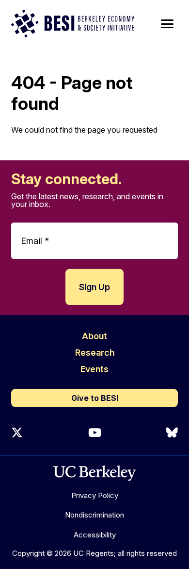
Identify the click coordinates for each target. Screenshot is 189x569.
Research (94, 352)
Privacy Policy (94, 495)
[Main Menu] (167, 23)
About (94, 336)
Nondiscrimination (94, 514)
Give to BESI (94, 398)
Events (94, 369)
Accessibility (95, 534)
